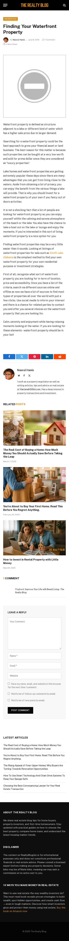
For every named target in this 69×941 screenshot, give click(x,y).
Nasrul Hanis (19, 40)
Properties (10, 19)
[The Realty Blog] (34, 5)
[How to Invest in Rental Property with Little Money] (34, 537)
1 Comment (50, 40)
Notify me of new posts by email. (28, 700)
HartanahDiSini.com (30, 389)
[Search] (64, 5)
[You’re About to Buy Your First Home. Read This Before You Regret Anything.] (34, 484)
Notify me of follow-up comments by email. (33, 694)
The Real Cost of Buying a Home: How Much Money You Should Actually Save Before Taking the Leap (32, 453)
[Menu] (5, 5)
